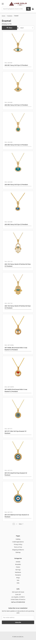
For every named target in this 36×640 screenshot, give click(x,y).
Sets (18, 580)
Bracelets (18, 564)
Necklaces (18, 572)
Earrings (18, 569)
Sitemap (18, 552)
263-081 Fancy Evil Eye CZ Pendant (16, 65)
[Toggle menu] (2, 3)
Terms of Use (18, 547)
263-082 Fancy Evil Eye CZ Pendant (16, 105)
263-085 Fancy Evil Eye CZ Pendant (16, 224)
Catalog (18, 539)
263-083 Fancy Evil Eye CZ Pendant (16, 145)
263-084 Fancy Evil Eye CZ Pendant (16, 184)
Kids (18, 583)
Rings (18, 577)
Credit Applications (18, 542)
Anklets (18, 562)
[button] (9, 28)
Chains (18, 567)
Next (20, 524)
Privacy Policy (18, 544)
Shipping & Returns (18, 550)
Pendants (18, 575)
